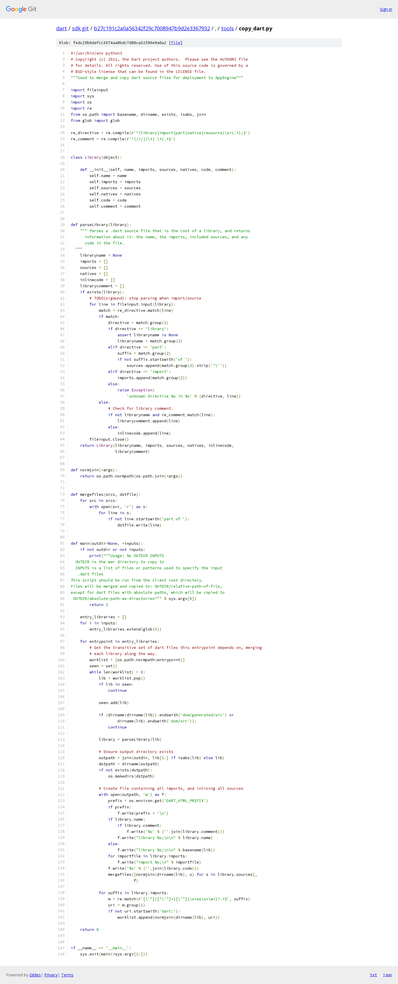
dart (61, 28)
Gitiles (35, 975)
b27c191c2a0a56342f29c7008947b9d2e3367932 (152, 28)
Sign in (386, 9)
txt (373, 974)
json (387, 974)
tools (227, 28)
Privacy (51, 975)
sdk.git (80, 28)
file (175, 42)
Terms (67, 975)
